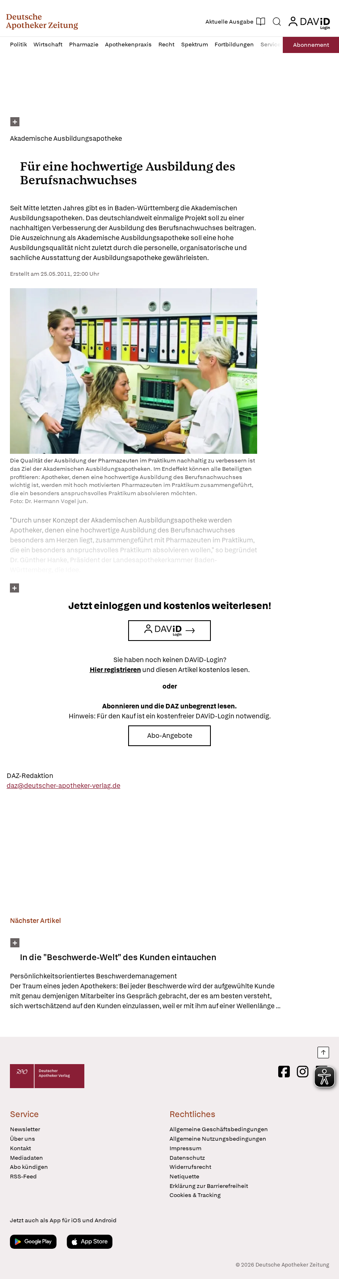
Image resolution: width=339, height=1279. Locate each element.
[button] (42, 21)
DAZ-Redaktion (30, 775)
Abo (311, 44)
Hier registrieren (115, 669)
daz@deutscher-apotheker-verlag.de (63, 785)
